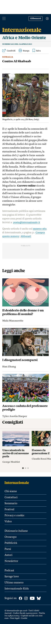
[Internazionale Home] (18, 482)
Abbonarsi (35, 18)
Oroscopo (11, 537)
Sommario (11, 503)
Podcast (9, 570)
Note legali (15, 618)
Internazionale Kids (17, 588)
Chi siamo (11, 491)
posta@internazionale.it (26, 222)
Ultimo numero (14, 582)
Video (8, 521)
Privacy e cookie (14, 515)
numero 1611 (40, 229)
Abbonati (26, 236)
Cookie (24, 618)
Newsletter (11, 561)
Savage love (12, 576)
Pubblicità (11, 543)
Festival (9, 509)
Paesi (8, 549)
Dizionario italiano (16, 531)
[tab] (23, 468)
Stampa (26, 51)
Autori (8, 555)
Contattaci (11, 497)
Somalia (7, 57)
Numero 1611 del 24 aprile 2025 (17, 44)
